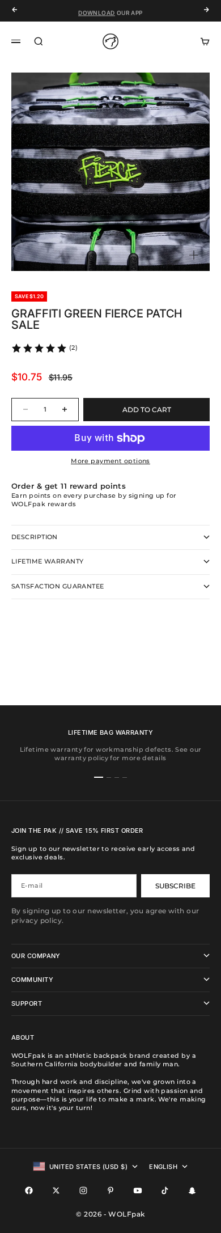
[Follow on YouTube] (137, 1190)
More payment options (110, 461)
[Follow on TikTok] (164, 1190)
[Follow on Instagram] (83, 1190)
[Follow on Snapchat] (192, 1190)
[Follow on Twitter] (56, 1190)
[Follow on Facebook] (28, 1190)
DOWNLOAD (96, 10)
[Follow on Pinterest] (110, 1190)
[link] (44, 348)
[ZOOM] (193, 255)
